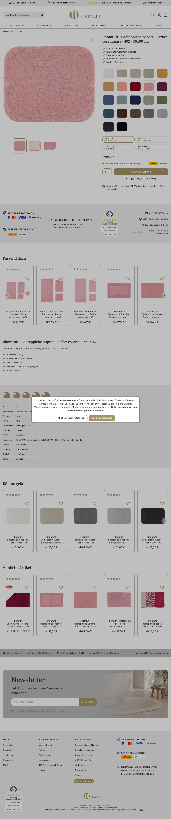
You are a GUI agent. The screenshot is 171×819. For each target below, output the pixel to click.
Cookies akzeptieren (101, 418)
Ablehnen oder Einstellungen (71, 418)
